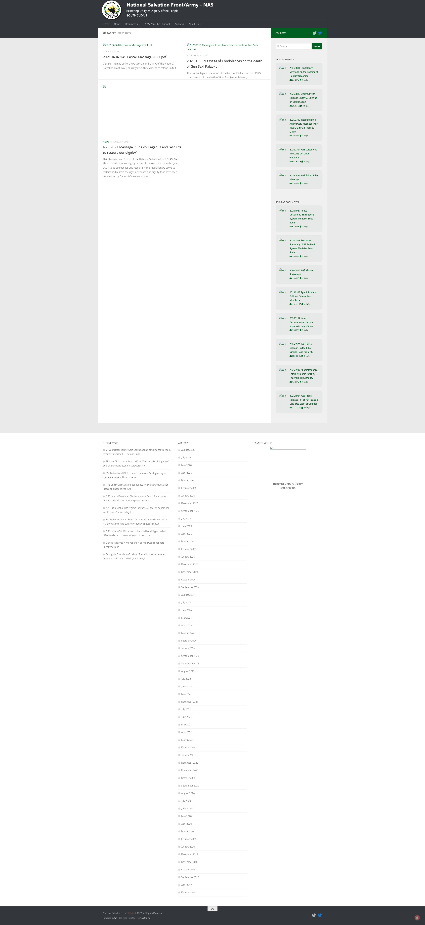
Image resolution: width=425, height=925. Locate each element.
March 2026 (187, 480)
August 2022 (188, 671)
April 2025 (186, 533)
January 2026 (188, 495)
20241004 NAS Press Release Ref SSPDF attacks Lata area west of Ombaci (304, 399)
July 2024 (186, 602)
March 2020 (187, 831)
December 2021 (189, 701)
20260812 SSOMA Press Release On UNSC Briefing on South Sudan (303, 97)
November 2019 (189, 861)
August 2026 (188, 449)
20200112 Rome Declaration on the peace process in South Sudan (303, 322)
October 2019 (188, 869)
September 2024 (190, 587)
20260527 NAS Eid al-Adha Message (304, 177)
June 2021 (186, 716)
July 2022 (186, 678)
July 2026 (186, 457)
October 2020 (188, 778)
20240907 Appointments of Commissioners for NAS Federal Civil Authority (304, 373)
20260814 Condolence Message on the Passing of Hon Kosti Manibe (304, 72)
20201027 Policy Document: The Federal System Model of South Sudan (302, 216)
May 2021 (186, 724)
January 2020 (188, 846)
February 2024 (188, 640)
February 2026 (188, 488)
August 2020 (188, 793)
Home (106, 24)
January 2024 (188, 648)
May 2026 (186, 465)
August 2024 (188, 594)
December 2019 (189, 854)
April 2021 (186, 732)
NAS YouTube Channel (157, 24)
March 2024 (187, 633)
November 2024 (189, 571)
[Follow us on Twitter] (315, 33)
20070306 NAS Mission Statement (302, 272)
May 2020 (186, 816)
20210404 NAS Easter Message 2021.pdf (134, 57)
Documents (131, 24)
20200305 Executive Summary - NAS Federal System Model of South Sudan (302, 246)
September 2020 (190, 785)
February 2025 (188, 549)
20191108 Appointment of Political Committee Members (303, 296)
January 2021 (188, 755)
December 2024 (189, 564)
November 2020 (189, 770)
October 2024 (188, 579)
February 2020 (188, 839)
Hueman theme (143, 918)
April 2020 (186, 823)
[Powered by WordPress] (115, 918)
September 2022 (190, 663)
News (117, 24)
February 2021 (188, 747)
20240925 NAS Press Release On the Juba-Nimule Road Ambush (301, 348)
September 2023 (190, 655)
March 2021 (187, 739)
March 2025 (187, 541)
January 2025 (188, 556)
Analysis (179, 24)
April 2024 (186, 625)
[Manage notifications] (417, 917)
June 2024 (186, 610)
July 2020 (186, 800)
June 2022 (186, 686)
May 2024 (186, 617)
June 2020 (186, 808)
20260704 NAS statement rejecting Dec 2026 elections (303, 153)
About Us (193, 24)
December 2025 (189, 503)
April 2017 (186, 884)
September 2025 (190, 510)
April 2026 (186, 472)
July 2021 (186, 709)
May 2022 (186, 694)
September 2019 (190, 877)
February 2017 (188, 892)
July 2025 (186, 518)
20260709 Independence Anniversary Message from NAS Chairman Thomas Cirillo (304, 125)
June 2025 (186, 526)
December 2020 (189, 762)
